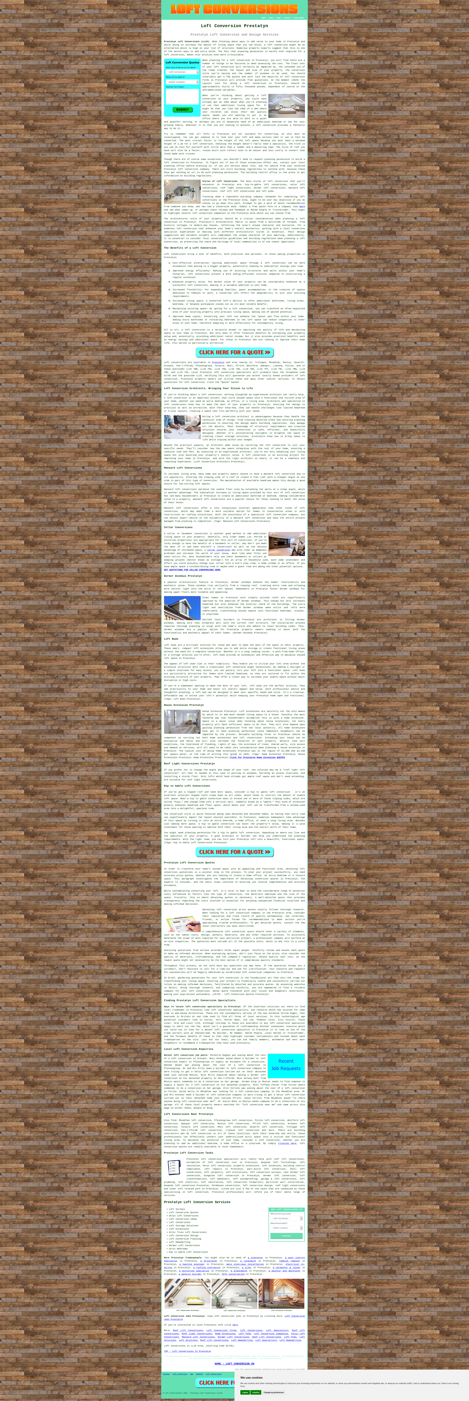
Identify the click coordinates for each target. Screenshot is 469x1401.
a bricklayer (209, 1261)
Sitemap (166, 1374)
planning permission (250, 51)
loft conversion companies (259, 972)
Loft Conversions (251, 1330)
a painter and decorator (285, 1271)
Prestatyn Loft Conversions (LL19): (187, 41)
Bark (302, 206)
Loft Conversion (180, 1374)
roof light (291, 770)
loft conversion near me (197, 1101)
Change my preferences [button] (274, 1392)
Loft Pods (245, 1334)
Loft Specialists (277, 1330)
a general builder (190, 1274)
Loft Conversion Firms (222, 1330)
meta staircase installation (245, 1264)
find (173, 1120)
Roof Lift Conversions (188, 1330)
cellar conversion (218, 550)
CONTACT (287, 18)
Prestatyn (218, 362)
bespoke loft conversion (179, 1185)
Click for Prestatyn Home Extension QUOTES (257, 757)
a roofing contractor (207, 1267)
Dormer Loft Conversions (233, 1337)
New (191, 1374)
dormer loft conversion (279, 1175)
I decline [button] (255, 1392)
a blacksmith (239, 1271)
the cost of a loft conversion (236, 1065)
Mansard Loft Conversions (198, 1337)
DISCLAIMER (299, 18)
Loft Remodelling (242, 1340)
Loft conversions (175, 254)
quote (176, 960)
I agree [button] (245, 1392)
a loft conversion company (252, 1091)
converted (170, 140)
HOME (263, 18)
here (235, 1325)
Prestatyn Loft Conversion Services (197, 1202)
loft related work (189, 1189)
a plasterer (255, 1258)
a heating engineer (192, 1264)
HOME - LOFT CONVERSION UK (234, 1363)
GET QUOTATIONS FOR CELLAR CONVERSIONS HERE (192, 570)
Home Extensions (225, 1334)
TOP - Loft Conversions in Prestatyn (187, 1351)
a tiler (247, 1267)
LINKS (270, 18)
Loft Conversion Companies (271, 1334)
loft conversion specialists (220, 1159)
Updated (199, 1374)
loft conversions (199, 274)
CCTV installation (233, 1274)
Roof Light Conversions (197, 1334)
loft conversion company (193, 169)
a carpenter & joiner (287, 1267)
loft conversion (277, 45)
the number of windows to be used (262, 73)
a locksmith (248, 1261)
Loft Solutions (188, 1340)
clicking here (287, 1143)
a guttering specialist (194, 1271)
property (254, 48)
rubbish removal (289, 1261)
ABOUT (278, 18)
